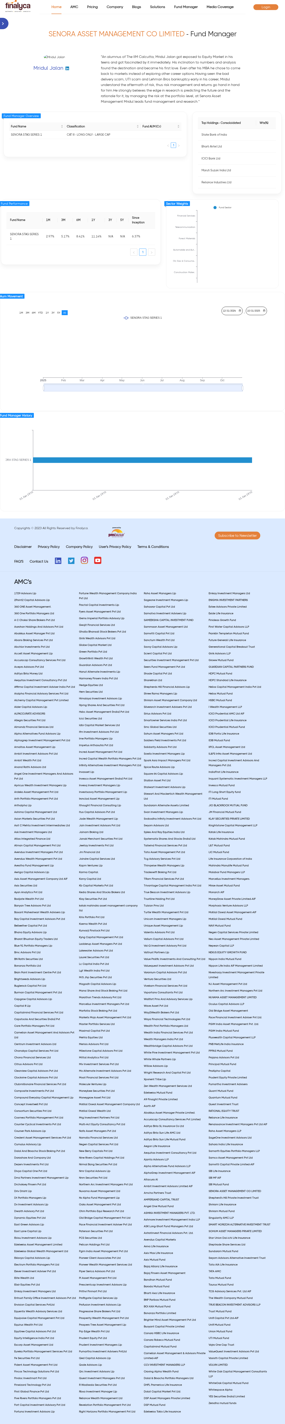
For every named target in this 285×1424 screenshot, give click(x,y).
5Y (58, 312)
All (64, 312)
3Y (53, 312)
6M (33, 312)
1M (21, 312)
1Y (47, 312)
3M (27, 312)
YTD (40, 312)
